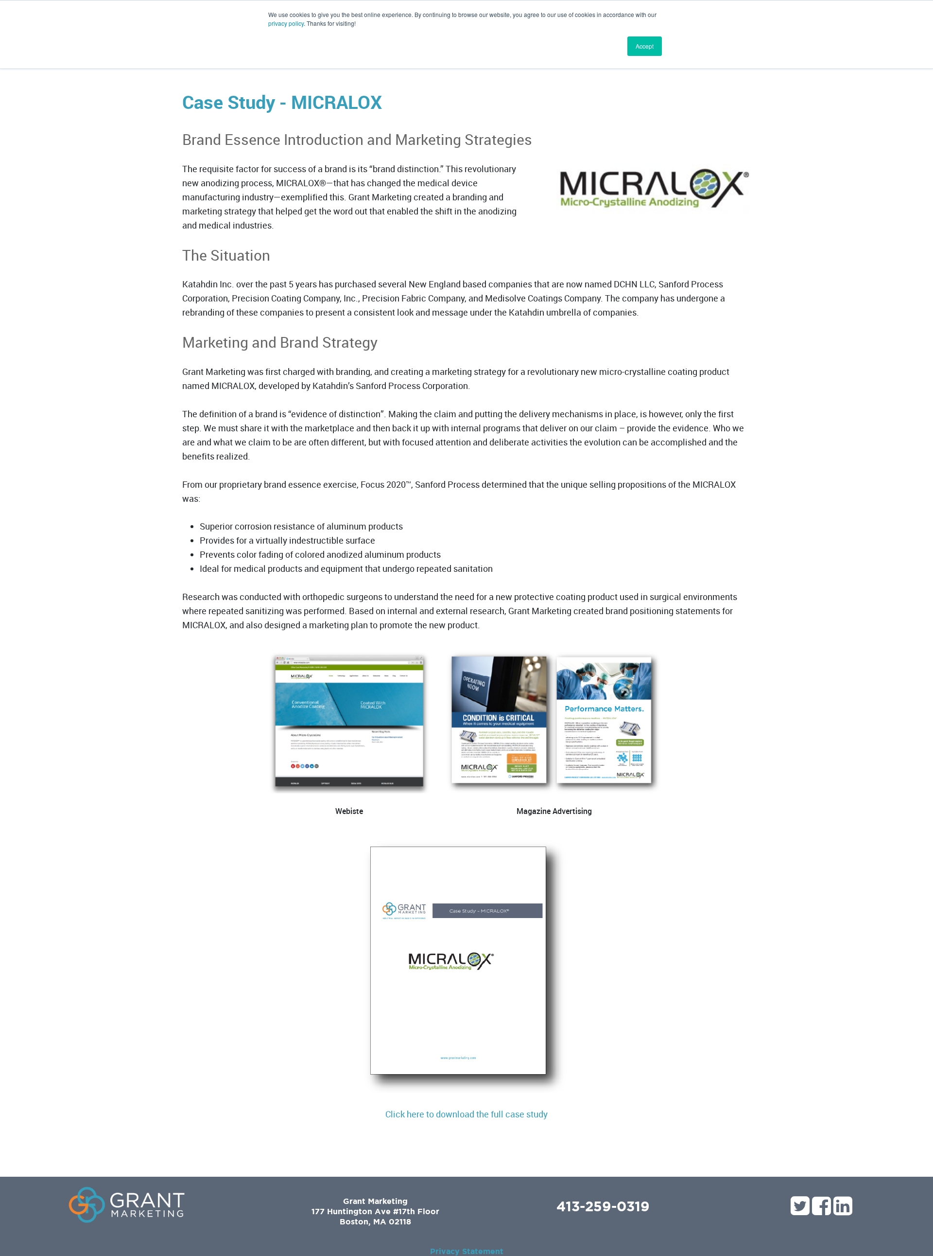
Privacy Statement (466, 1251)
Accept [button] (645, 46)
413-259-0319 (603, 1206)
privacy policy (286, 23)
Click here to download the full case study (466, 1114)
